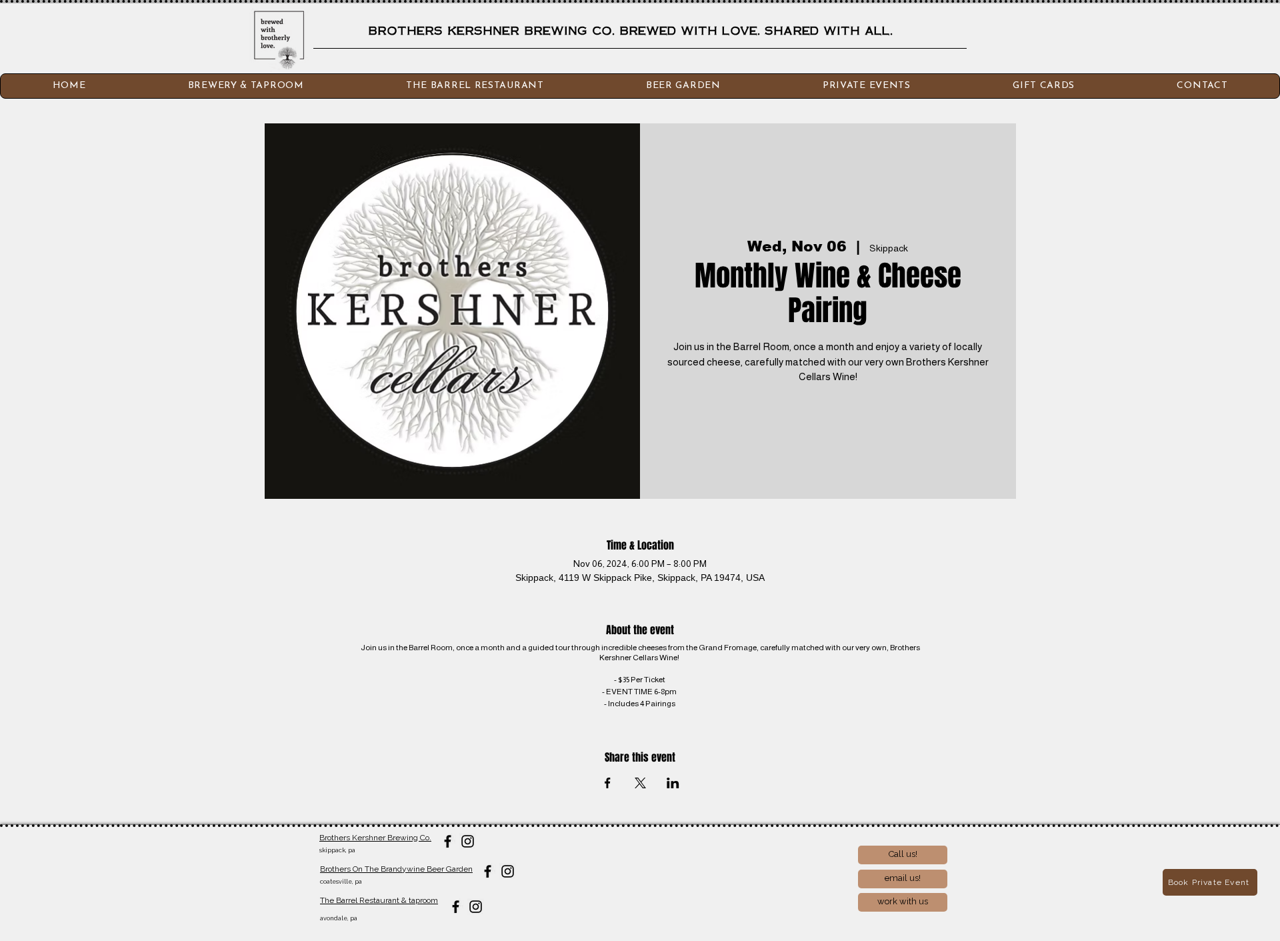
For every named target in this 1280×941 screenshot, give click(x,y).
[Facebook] (447, 841)
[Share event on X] (640, 783)
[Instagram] (467, 841)
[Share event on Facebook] (607, 783)
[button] (1202, 85)
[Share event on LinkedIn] (673, 783)
